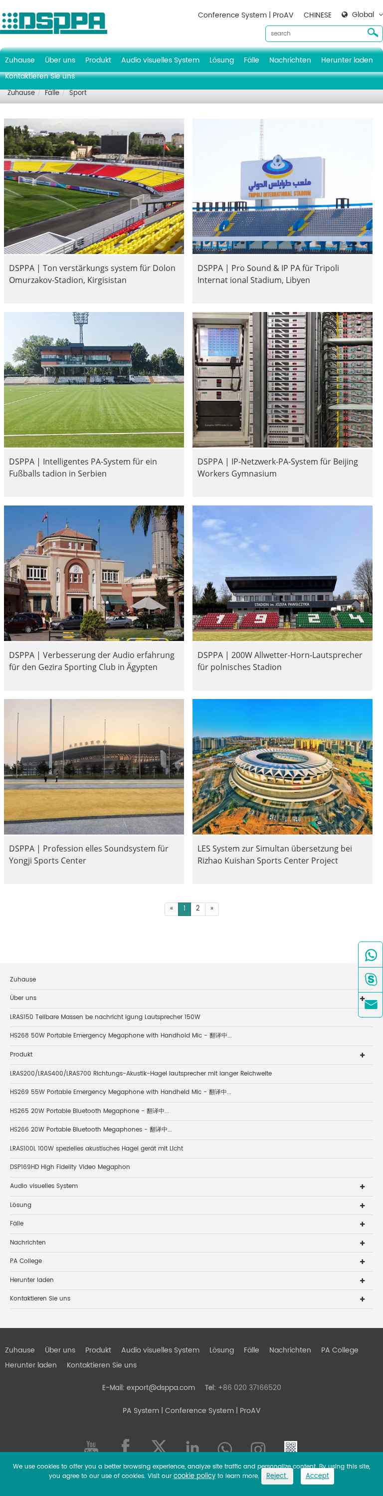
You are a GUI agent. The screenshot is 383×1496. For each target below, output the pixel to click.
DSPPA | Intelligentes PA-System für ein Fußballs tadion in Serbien (83, 467)
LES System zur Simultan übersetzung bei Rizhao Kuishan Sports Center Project (274, 854)
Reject (277, 1476)
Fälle (251, 60)
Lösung (221, 60)
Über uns (60, 60)
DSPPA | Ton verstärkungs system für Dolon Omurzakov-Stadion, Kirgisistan (92, 274)
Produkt (98, 60)
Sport (78, 93)
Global (363, 15)
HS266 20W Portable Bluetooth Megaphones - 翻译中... (91, 1129)
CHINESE (318, 15)
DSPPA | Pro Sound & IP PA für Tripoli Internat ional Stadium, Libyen (268, 274)
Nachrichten (290, 60)
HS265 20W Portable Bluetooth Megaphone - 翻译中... (89, 1111)
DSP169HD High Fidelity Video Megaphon (70, 1167)
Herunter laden (347, 60)
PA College (26, 1261)
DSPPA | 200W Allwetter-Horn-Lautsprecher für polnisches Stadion (280, 661)
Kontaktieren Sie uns (40, 76)
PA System (141, 1410)
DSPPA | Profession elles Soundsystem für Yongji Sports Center (89, 854)
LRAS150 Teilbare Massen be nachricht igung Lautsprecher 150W (105, 1017)
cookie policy (194, 1476)
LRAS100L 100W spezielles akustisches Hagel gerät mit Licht (96, 1149)
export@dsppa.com (161, 1388)
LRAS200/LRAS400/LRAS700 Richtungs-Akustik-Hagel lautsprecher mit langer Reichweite (141, 1073)
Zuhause (20, 60)
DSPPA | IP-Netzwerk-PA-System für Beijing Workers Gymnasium (277, 467)
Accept (317, 1476)
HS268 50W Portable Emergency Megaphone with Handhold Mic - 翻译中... (121, 1035)
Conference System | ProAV (246, 15)
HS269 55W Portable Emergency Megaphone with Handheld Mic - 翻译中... (120, 1092)
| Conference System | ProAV (210, 1410)
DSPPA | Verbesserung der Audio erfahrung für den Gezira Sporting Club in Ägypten (92, 661)
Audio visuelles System (160, 60)
